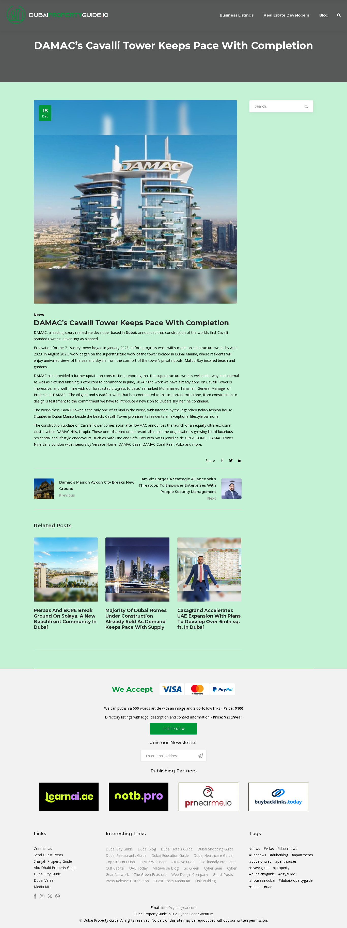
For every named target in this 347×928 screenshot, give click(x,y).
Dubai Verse (44, 880)
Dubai (131, 332)
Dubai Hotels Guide (177, 849)
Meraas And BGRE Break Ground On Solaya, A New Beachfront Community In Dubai (65, 619)
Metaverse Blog (166, 868)
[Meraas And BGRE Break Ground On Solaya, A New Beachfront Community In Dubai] (66, 569)
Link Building (205, 880)
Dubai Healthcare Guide (213, 855)
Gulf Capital (115, 868)
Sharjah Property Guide (53, 861)
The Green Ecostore (151, 874)
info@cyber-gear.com (179, 907)
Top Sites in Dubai (121, 861)
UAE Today (139, 868)
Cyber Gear (213, 868)
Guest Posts (223, 874)
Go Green (191, 868)
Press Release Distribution (128, 880)
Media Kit (41, 886)
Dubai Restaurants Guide (127, 855)
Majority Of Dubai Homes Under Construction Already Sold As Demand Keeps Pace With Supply (136, 619)
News (39, 314)
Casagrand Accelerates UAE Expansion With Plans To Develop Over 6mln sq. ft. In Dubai (209, 619)
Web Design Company (190, 874)
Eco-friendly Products (216, 861)
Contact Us (43, 848)
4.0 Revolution (183, 861)
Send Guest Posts (48, 854)
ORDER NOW (174, 728)
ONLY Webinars (153, 861)
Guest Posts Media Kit (172, 880)
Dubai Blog (147, 849)
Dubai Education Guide (170, 855)
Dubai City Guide (47, 874)
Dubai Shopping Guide (215, 849)
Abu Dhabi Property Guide (55, 867)
